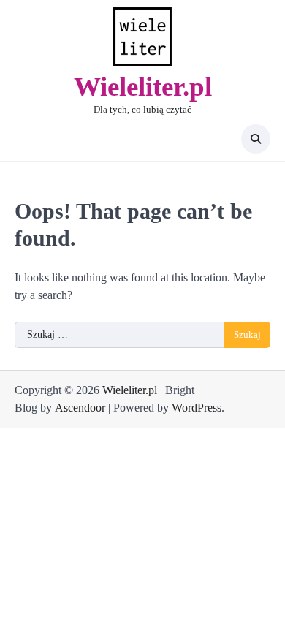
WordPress (196, 407)
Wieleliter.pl (143, 87)
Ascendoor (80, 407)
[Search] (255, 139)
